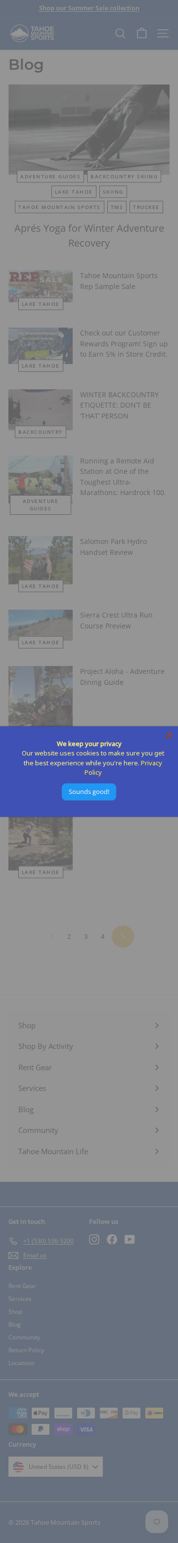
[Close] (169, 735)
